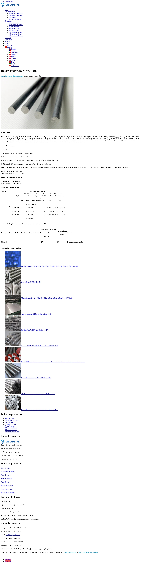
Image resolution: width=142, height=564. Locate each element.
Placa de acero (14, 26)
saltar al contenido (7, 2)
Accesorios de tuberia (16, 25)
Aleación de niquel (15, 34)
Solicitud (8, 38)
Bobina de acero (14, 28)
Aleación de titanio (15, 32)
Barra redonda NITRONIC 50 (31, 282)
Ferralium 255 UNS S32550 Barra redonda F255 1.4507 (39, 346)
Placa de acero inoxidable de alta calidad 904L (36, 314)
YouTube (8, 561)
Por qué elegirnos (15, 19)
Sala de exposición (92, 552)
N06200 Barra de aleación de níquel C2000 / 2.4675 (38, 394)
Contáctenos (9, 45)
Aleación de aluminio (16, 36)
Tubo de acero (14, 23)
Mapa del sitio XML (70, 552)
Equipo (7, 41)
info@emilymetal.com (13, 448)
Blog (6, 43)
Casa (6, 10)
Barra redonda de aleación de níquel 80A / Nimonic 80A (39, 410)
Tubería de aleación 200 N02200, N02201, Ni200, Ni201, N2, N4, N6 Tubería (46, 298)
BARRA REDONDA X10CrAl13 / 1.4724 (35, 330)
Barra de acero (14, 30)
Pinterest (8, 559)
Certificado (12, 17)
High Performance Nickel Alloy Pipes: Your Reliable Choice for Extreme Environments (49, 266)
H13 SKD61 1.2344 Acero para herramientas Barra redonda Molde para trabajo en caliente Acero (53, 362)
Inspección (8, 40)
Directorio (81, 552)
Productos (8, 21)
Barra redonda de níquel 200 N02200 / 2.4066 (36, 378)
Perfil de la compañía (16, 13)
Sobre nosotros (10, 12)
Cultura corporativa (15, 15)
